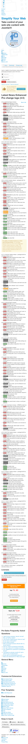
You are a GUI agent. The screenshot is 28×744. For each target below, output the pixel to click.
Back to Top (5, 737)
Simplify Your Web (13, 18)
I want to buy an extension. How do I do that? (13, 636)
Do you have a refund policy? (10, 640)
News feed (6, 724)
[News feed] (3, 5)
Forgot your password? (14, 84)
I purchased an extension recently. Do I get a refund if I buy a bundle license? (13, 653)
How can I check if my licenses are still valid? (13, 646)
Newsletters (6, 727)
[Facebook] (3, 2)
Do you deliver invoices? (8, 642)
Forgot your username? (5, 84)
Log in (3, 81)
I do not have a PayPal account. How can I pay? (14, 639)
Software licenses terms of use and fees (14, 573)
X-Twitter (5, 722)
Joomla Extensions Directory (18, 724)
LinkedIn (21, 722)
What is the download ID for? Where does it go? (14, 656)
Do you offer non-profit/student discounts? (12, 655)
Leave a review (21, 89)
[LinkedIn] (3, 4)
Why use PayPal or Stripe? (9, 638)
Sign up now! (14, 600)
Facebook (13, 722)
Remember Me (6, 79)
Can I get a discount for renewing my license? (13, 648)
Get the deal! (14, 624)
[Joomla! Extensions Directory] (3, 7)
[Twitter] (4, 1)
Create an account (11, 81)
